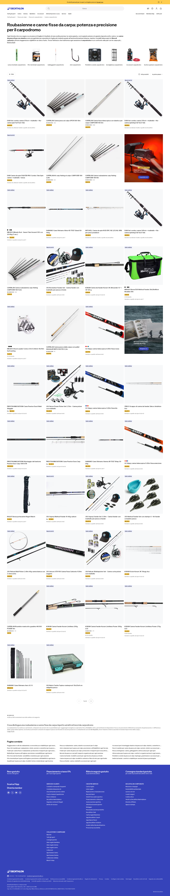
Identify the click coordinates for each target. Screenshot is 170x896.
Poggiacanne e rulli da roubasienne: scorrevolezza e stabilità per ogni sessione (32, 745)
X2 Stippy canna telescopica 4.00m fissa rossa (102, 349)
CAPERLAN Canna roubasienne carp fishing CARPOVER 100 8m (100, 177)
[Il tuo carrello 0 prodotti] (161, 8)
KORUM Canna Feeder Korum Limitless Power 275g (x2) (142, 627)
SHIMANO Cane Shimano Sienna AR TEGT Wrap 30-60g (103, 463)
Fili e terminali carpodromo (36, 65)
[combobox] (157, 74)
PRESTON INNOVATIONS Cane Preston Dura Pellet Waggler (24, 407)
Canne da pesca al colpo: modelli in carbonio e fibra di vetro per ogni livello (83, 758)
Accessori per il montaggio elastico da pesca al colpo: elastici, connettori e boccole (138, 745)
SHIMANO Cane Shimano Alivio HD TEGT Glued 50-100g (64, 231)
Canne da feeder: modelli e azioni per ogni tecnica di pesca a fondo (81, 756)
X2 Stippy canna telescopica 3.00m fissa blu (101, 408)
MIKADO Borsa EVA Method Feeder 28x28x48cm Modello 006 (141, 291)
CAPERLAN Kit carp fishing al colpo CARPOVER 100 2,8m (64, 177)
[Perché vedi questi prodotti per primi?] (139, 74)
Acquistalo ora (144, 177)
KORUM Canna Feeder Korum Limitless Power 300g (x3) (103, 627)
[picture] (26, 98)
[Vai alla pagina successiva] (91, 701)
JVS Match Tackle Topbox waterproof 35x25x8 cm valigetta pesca (64, 686)
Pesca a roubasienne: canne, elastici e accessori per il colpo (79, 745)
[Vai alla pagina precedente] (79, 701)
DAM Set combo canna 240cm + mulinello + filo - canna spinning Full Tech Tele (142, 231)
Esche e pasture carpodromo (153, 65)
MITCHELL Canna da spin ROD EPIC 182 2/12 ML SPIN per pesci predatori (103, 231)
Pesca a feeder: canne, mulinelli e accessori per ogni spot (78, 761)
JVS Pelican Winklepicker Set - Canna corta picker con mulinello (103, 573)
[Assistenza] (152, 8)
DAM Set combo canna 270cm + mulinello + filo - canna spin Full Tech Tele (24, 122)
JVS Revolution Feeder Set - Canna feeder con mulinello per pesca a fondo (62, 289)
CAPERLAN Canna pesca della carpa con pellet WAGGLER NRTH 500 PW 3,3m (63, 348)
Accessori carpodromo (133, 65)
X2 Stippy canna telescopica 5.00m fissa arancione (142, 463)
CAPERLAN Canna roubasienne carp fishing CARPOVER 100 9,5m (22, 289)
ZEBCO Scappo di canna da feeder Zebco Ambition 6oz (143, 407)
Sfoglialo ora (143, 348)
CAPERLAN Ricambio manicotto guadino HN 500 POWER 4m (24, 627)
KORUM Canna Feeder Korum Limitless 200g (62, 626)
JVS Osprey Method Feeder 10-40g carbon (61, 516)
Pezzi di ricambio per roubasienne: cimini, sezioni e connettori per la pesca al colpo (33, 748)
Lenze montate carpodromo (17, 65)
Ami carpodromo (75, 65)
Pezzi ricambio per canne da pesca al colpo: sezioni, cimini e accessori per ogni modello (140, 748)
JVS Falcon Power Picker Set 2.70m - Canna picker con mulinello (64, 407)
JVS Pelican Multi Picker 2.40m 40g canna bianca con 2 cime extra (26, 573)
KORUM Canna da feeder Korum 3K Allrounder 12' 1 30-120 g (103, 289)
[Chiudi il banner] (161, 2)
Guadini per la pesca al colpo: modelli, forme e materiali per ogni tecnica (30, 761)
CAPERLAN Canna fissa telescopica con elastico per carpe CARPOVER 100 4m (104, 122)
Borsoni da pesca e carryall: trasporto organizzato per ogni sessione (81, 753)
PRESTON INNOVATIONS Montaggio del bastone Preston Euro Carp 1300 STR (24, 463)
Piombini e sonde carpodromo (94, 65)
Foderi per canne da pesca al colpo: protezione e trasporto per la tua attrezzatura (85, 750)
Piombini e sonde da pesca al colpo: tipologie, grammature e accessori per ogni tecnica (140, 756)
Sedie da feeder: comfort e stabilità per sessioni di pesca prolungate (134, 758)
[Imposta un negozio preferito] (148, 8)
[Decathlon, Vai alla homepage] (15, 8)
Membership (150, 13)
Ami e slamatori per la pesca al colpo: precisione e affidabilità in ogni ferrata (84, 748)
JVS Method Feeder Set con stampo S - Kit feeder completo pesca (142, 518)
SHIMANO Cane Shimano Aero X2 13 (20, 685)
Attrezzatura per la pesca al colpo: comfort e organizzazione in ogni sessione (137, 753)
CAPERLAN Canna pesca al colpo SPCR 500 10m (63, 120)
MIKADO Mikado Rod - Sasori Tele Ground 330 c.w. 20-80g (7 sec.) (25, 233)
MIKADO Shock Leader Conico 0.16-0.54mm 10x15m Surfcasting (25, 350)
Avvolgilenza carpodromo (114, 65)
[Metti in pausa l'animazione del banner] (158, 2)
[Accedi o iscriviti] (156, 8)
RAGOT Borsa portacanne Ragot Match (21, 516)
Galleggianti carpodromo (56, 65)
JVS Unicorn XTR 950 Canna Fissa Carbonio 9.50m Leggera (64, 573)
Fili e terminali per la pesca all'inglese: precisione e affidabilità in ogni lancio (31, 758)
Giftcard (159, 13)
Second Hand (140, 13)
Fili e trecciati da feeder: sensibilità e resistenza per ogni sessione (28, 756)
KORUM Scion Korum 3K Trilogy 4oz (137, 571)
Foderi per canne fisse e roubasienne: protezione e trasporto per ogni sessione (32, 750)
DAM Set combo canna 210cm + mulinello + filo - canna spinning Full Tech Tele (141, 122)
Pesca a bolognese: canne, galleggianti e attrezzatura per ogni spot (133, 750)
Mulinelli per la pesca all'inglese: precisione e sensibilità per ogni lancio (29, 753)
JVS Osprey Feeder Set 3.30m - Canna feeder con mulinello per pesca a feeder (103, 518)
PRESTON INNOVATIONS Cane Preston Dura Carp (63, 461)
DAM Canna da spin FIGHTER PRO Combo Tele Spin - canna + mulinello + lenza (26, 177)
